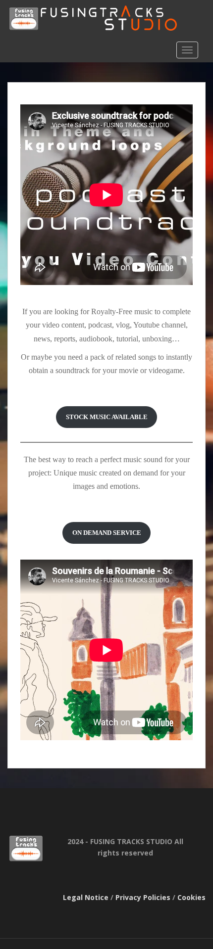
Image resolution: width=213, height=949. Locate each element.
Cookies (191, 897)
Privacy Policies (142, 897)
